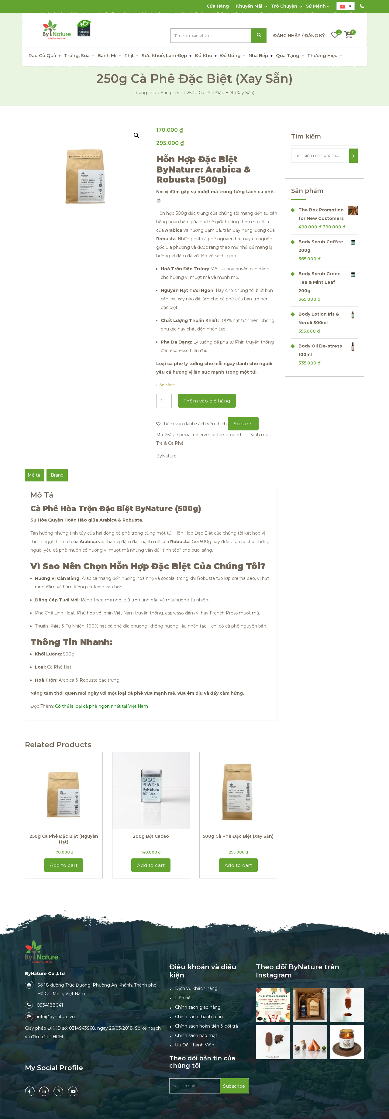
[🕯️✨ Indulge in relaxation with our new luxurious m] (347, 1042)
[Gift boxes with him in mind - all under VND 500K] (310, 1005)
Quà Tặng (287, 55)
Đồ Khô (203, 55)
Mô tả (34, 475)
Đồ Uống (230, 55)
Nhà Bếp (258, 55)
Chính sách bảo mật (196, 1035)
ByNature (166, 456)
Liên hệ (183, 998)
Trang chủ (145, 92)
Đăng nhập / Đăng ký (299, 35)
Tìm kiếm (259, 36)
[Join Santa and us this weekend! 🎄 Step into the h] (273, 1005)
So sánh (243, 423)
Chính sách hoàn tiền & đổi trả (206, 1026)
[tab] (33, 475)
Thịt (129, 55)
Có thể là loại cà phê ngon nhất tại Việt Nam (101, 706)
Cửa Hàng (218, 6)
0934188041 (50, 1005)
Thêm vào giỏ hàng (207, 401)
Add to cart (63, 865)
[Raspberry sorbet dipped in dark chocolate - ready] (347, 1005)
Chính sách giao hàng (198, 1007)
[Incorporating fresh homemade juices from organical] (310, 1042)
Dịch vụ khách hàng (196, 988)
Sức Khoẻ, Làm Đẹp (164, 55)
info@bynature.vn (56, 1016)
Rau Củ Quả (42, 55)
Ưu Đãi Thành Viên (194, 1045)
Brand (57, 475)
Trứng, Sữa (77, 55)
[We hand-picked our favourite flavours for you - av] (273, 1042)
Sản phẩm (171, 92)
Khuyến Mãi (249, 6)
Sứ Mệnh (316, 6)
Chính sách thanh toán (199, 1016)
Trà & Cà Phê (170, 443)
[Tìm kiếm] (353, 156)
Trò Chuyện (284, 6)
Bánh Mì (107, 55)
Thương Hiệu (322, 55)
